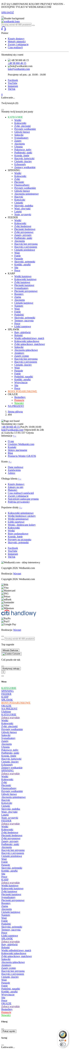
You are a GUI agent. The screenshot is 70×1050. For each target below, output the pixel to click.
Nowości (6, 1015)
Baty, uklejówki (9, 944)
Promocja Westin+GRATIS (22, 456)
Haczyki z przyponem (12, 853)
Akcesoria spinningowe (13, 797)
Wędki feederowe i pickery (22, 516)
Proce (4, 876)
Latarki (5, 814)
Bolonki (5, 947)
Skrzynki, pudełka (10, 808)
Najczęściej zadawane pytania (23, 498)
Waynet (17, 573)
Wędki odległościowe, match (16, 950)
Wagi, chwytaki (9, 811)
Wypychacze (7, 994)
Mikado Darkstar (10, 650)
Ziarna (4, 906)
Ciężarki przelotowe (11, 856)
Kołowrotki (14, 527)
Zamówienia (14, 470)
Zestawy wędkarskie (11, 767)
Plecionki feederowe (11, 835)
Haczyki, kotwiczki (11, 758)
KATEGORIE (8, 688)
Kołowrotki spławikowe (13, 953)
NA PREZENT (9, 708)
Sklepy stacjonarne (17, 450)
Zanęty (4, 741)
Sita (3, 873)
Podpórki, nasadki (10, 988)
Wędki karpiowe (9, 885)
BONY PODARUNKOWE (15, 702)
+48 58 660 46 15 (17, 63)
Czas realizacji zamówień (21, 493)
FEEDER (6, 694)
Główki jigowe (9, 732)
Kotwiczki (6, 803)
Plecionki (6, 785)
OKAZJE (6, 705)
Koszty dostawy (16, 38)
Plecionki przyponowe (12, 900)
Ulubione (6, 711)
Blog (10, 453)
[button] (35, 29)
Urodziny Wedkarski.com (21, 444)
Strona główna (15, 411)
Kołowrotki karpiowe (12, 888)
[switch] (63, 1044)
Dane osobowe (15, 467)
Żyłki (4, 782)
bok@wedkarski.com (19, 69)
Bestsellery (7, 1009)
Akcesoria (6, 744)
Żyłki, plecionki (9, 726)
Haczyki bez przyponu (13, 850)
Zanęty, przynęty (10, 841)
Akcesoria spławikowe (13, 962)
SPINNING (7, 691)
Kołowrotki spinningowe (21, 513)
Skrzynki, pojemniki (18, 542)
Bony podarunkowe (18, 533)
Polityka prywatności (18, 501)
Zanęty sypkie (8, 968)
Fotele (4, 862)
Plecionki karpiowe (11, 894)
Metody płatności (17, 41)
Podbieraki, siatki (10, 752)
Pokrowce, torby (9, 750)
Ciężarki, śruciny (10, 761)
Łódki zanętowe (16, 521)
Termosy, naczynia (11, 929)
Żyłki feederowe (9, 832)
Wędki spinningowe (18, 518)
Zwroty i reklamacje (18, 44)
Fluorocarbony (8, 788)
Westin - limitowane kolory (22, 524)
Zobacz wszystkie (10, 717)
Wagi (4, 859)
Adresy (11, 473)
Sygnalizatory (8, 738)
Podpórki (6, 923)
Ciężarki (5, 806)
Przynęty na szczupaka (19, 539)
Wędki (11, 530)
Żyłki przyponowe (10, 838)
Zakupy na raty (15, 487)
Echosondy (7, 764)
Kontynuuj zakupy (11, 668)
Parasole (5, 864)
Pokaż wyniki (9, 1031)
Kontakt (12, 447)
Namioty (5, 915)
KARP (4, 696)
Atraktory (6, 965)
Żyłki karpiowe (9, 891)
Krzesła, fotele (15, 536)
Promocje (6, 1012)
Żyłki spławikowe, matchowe (16, 956)
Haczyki (5, 800)
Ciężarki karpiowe (10, 912)
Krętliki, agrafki (9, 870)
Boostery (6, 903)
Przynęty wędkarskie (12, 729)
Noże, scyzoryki (9, 817)
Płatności (12, 490)
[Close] (2, 109)
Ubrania (5, 747)
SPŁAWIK (7, 699)
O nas (11, 441)
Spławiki (5, 735)
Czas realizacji (15, 47)
